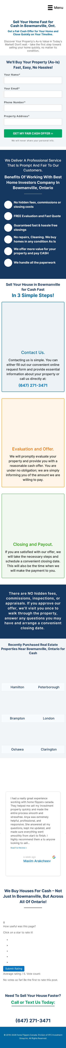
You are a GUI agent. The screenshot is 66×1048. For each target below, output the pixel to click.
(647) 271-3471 (33, 385)
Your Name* (12, 74)
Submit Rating (13, 968)
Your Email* (12, 88)
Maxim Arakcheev (37, 861)
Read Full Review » (19, 848)
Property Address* (16, 116)
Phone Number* (15, 102)
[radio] (36, 939)
